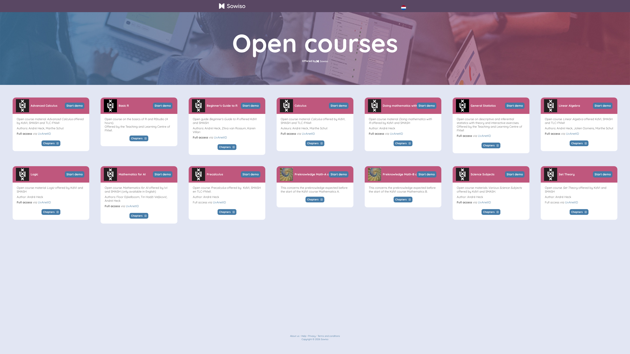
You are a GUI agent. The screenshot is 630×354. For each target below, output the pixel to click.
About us (294, 335)
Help (303, 335)
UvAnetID (44, 134)
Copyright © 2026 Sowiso (315, 339)
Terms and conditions (329, 335)
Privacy (312, 335)
